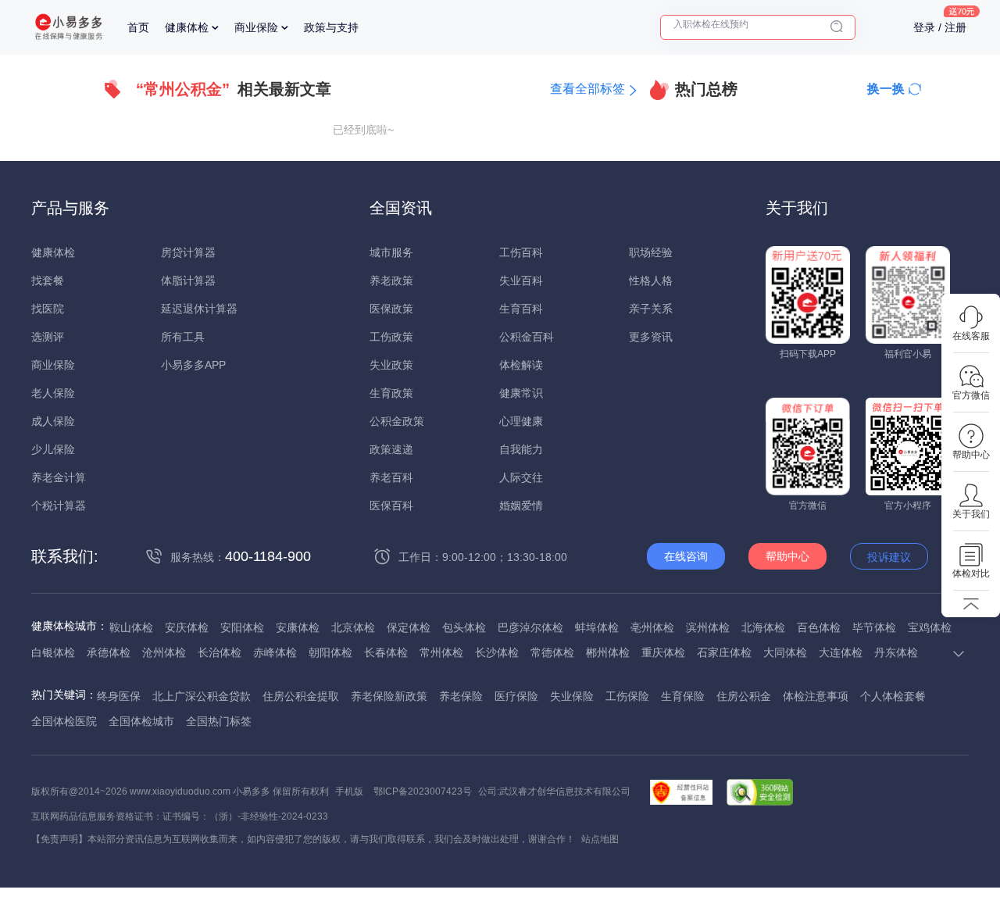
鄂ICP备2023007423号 (422, 791)
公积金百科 (526, 336)
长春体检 (386, 652)
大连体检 (840, 652)
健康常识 (521, 393)
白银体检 (53, 652)
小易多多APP (193, 365)
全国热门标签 (219, 721)
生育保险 (683, 696)
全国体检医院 (64, 721)
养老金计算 (58, 477)
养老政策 (391, 280)
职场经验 (651, 252)
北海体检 (763, 627)
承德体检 (108, 652)
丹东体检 (896, 652)
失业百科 (521, 280)
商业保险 (256, 27)
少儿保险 (53, 449)
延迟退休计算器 (199, 308)
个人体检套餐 (893, 696)
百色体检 (819, 627)
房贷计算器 (188, 252)
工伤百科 (521, 252)
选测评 (47, 336)
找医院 (47, 308)
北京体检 (353, 627)
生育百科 (521, 308)
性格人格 (651, 280)
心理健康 (521, 421)
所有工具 (183, 336)
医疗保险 (516, 696)
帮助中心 (787, 556)
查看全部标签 (587, 88)
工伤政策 (391, 336)
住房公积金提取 (300, 696)
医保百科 (391, 505)
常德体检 (552, 652)
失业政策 (391, 365)
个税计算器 (58, 505)
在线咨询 (686, 556)
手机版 (349, 791)
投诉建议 (889, 557)
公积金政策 (397, 421)
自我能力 (521, 449)
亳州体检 (652, 627)
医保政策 (391, 308)
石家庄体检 (724, 652)
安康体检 (298, 627)
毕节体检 (874, 627)
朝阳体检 (330, 652)
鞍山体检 (131, 627)
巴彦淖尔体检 (530, 627)
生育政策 (391, 393)
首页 (138, 27)
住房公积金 (743, 696)
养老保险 (461, 696)
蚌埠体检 (597, 627)
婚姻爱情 (521, 505)
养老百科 (391, 477)
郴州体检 (608, 652)
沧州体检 (164, 652)
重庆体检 (663, 652)
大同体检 (785, 652)
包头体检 (464, 627)
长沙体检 (497, 652)
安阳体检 (242, 627)
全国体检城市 (141, 721)
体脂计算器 (188, 280)
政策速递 (391, 449)
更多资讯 (651, 336)
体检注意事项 (815, 696)
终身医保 (119, 696)
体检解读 (521, 365)
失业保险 (572, 696)
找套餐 (47, 280)
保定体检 (408, 627)
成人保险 (53, 421)
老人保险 (53, 393)
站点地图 (600, 839)
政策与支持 (331, 27)
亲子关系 (651, 308)
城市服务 (391, 252)
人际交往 (521, 477)
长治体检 (219, 652)
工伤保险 (627, 696)
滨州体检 (708, 627)
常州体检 (441, 652)
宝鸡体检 (930, 627)
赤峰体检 (275, 652)
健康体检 (187, 27)
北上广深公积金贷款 (201, 696)
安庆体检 (187, 627)
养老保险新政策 (389, 696)
